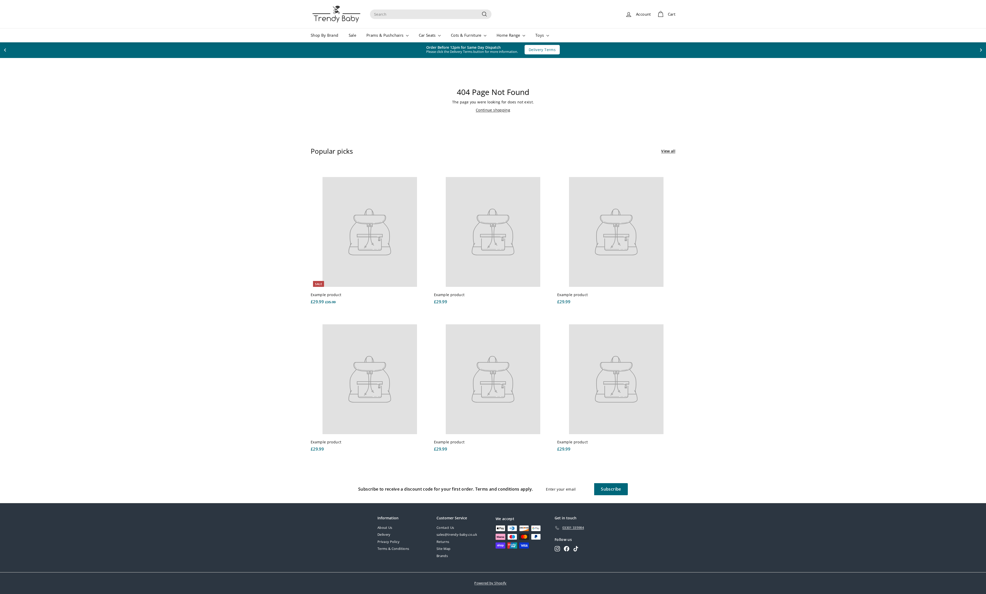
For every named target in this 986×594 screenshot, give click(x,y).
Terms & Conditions (393, 548)
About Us (384, 527)
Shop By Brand (324, 35)
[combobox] (431, 14)
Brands (442, 555)
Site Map (444, 548)
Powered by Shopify (490, 583)
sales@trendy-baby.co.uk (457, 534)
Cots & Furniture (466, 35)
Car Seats (428, 35)
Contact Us (445, 527)
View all (668, 151)
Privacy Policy (388, 541)
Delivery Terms (539, 49)
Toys (540, 35)
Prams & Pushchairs (385, 35)
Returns (443, 541)
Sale (352, 35)
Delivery (384, 534)
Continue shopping (493, 110)
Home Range (509, 35)
